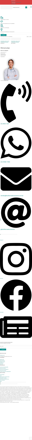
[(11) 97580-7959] (16, 160)
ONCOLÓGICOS (3, 52)
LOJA (1, 375)
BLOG (1, 381)
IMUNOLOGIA (2, 359)
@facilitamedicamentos (8, 229)
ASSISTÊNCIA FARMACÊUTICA (4, 379)
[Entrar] (28, 7)
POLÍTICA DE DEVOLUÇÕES (4, 367)
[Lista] (27, 36)
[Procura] (26, 7)
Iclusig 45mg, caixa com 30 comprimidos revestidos (15, 42)
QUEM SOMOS (2, 374)
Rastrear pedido (18, 2)
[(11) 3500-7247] (16, 122)
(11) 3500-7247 (13, 1)
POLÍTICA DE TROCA (3, 370)
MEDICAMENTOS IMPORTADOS (4, 376)
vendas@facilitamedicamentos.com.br (12, 195)
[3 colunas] (30, 36)
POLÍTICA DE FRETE (3, 368)
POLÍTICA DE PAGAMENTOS (4, 369)
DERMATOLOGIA (2, 361)
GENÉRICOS (2, 362)
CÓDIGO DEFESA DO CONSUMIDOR (5, 371)
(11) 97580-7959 (13, 3)
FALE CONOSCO (2, 380)
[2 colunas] (29, 36)
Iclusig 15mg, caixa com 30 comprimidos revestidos (5, 42)
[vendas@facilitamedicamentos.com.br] (16, 194)
